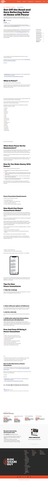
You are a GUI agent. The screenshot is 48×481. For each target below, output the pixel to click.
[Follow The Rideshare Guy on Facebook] (25, 477)
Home (4, 7)
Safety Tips (26, 470)
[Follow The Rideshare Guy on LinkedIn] (20, 477)
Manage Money (8, 7)
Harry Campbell (8, 20)
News (25, 473)
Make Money (13, 7)
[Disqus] (19, 397)
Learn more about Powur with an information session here (13, 76)
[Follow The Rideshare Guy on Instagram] (22, 477)
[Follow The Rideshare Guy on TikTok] (30, 477)
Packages (26, 457)
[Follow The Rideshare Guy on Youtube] (27, 477)
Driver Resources (27, 465)
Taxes (26, 464)
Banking (26, 463)
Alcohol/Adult (27, 458)
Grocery (26, 456)
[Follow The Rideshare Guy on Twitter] (17, 477)
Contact (33, 455)
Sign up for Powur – (7, 74)
